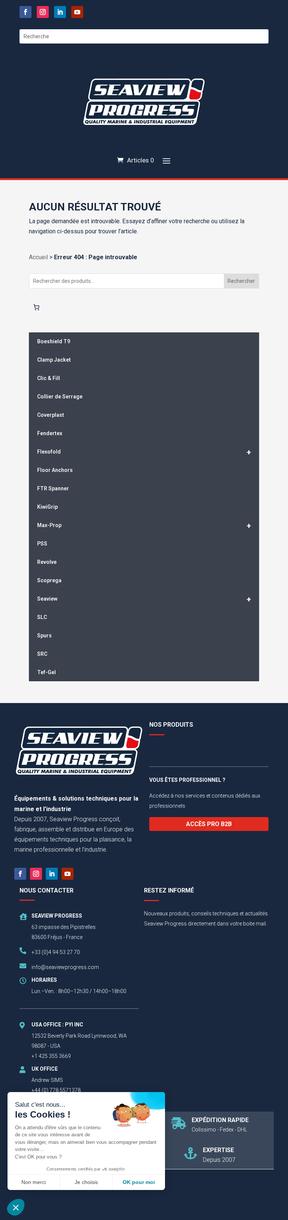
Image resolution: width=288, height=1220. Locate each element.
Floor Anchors (55, 470)
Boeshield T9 (53, 341)
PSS (42, 544)
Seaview (144, 599)
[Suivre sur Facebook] (26, 12)
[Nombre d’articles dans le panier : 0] (36, 307)
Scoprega (49, 580)
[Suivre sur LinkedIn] (60, 12)
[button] (16, 1207)
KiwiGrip (47, 507)
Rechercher (241, 281)
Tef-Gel (46, 672)
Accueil (38, 257)
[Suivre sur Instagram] (43, 12)
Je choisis (86, 1182)
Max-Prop (144, 525)
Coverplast (50, 415)
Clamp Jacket (54, 360)
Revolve (47, 562)
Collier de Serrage (59, 397)
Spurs (44, 636)
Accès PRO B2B (209, 824)
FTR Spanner (53, 488)
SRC (42, 654)
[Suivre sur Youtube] (77, 12)
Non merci (33, 1182)
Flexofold (144, 452)
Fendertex (49, 433)
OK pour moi (139, 1182)
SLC (42, 617)
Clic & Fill (48, 378)
